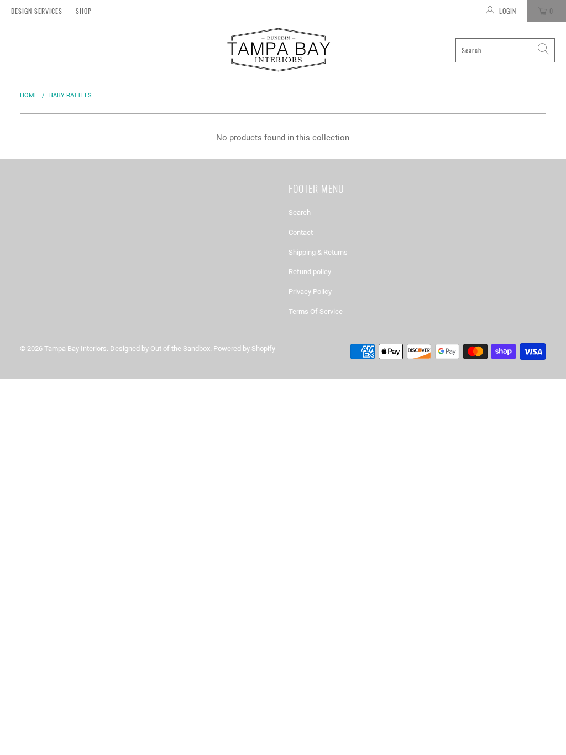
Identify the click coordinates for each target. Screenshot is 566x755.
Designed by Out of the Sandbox (160, 348)
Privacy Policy (310, 291)
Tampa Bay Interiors (75, 348)
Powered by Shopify (244, 348)
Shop (84, 10)
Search (300, 212)
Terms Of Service (316, 311)
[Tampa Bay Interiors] (277, 50)
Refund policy (310, 272)
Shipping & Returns (318, 252)
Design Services (36, 10)
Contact (301, 232)
